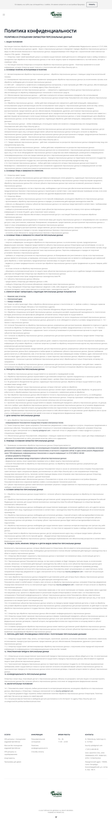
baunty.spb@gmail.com (41, 430)
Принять (92, 4)
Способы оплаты (37, 752)
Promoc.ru (60, 812)
